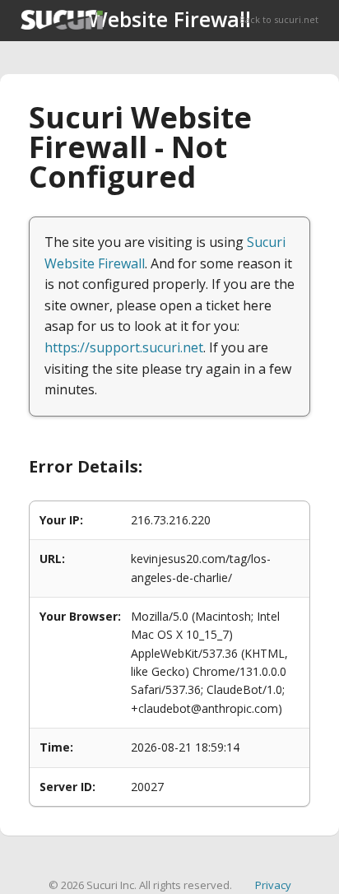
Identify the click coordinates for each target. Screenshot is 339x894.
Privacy (273, 885)
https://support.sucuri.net (123, 347)
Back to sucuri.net (278, 19)
